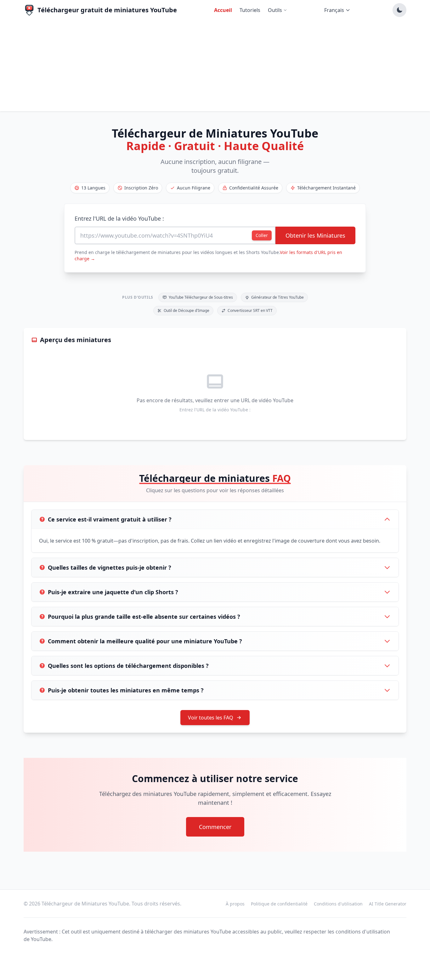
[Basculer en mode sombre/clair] (399, 10)
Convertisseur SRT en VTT (250, 310)
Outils (275, 10)
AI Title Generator (387, 904)
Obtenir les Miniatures (315, 235)
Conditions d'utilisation (338, 904)
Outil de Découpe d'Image (186, 310)
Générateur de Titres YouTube (277, 297)
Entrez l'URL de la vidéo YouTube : (119, 218)
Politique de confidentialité (279, 904)
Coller (262, 235)
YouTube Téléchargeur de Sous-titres (201, 297)
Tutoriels (250, 10)
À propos (235, 904)
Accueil (223, 10)
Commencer (215, 827)
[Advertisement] (215, 67)
